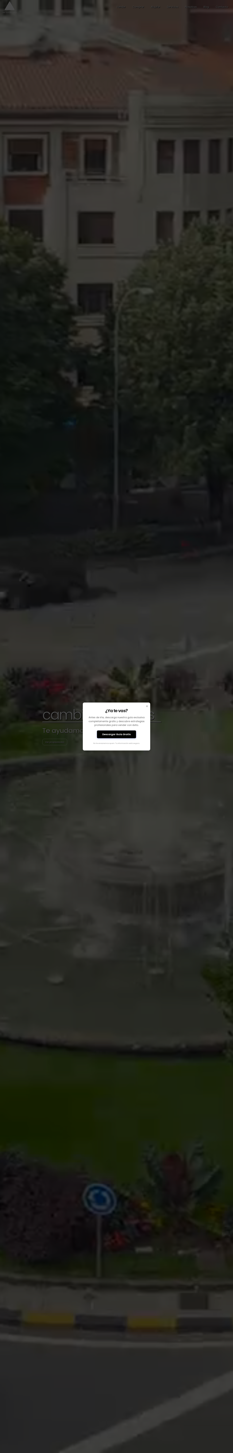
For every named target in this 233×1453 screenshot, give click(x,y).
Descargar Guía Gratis (116, 734)
